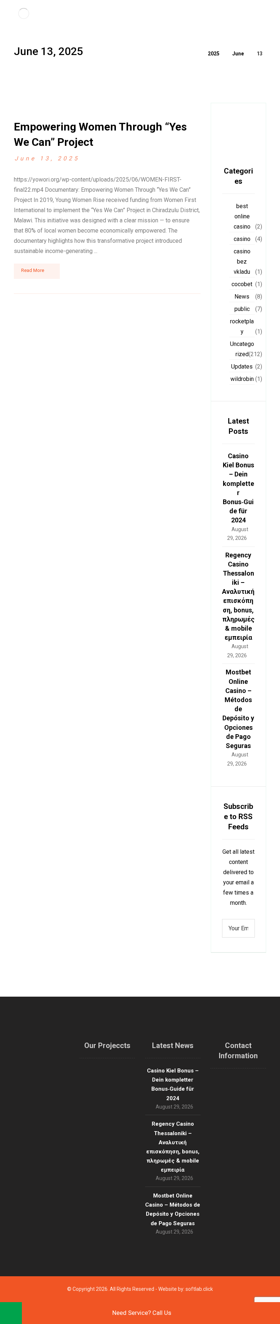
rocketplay (242, 326)
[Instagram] (41, 1204)
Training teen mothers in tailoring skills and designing (107, 1101)
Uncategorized (242, 349)
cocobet (242, 284)
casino (242, 238)
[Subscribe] (245, 928)
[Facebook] (52, 1204)
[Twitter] (30, 1204)
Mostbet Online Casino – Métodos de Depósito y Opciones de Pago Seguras (238, 708)
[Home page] (193, 54)
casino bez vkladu (242, 261)
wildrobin (242, 378)
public (242, 308)
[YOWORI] (24, 13)
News (241, 296)
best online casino (242, 216)
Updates (242, 366)
